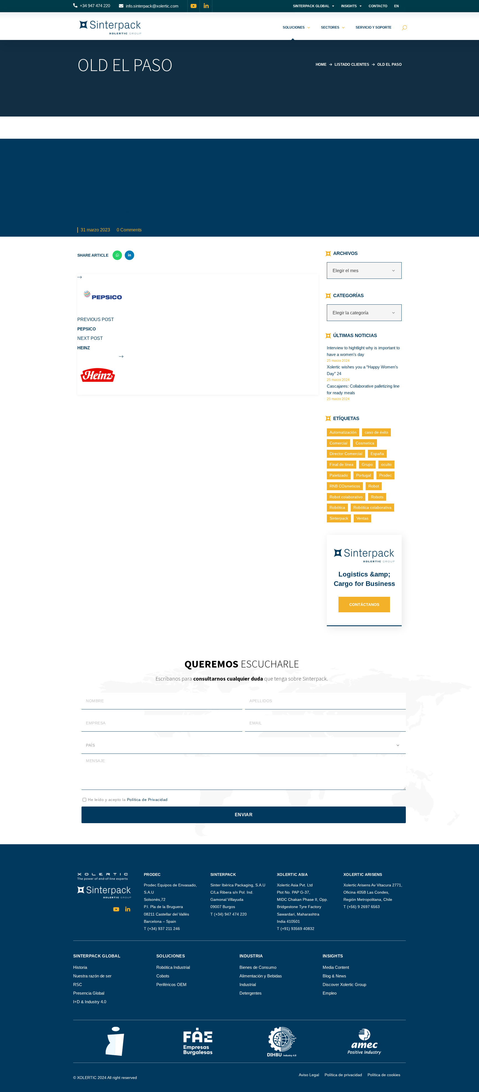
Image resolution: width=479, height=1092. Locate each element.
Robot (373, 486)
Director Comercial (346, 453)
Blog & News (334, 976)
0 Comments (129, 230)
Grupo (367, 464)
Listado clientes (352, 64)
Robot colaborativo (346, 497)
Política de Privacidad (147, 799)
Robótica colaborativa (372, 507)
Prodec (385, 475)
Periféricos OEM (171, 984)
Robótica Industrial (173, 967)
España (377, 453)
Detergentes (251, 993)
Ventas (362, 518)
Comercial (338, 443)
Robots (377, 497)
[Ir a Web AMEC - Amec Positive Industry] (364, 1041)
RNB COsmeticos (345, 486)
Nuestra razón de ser (92, 976)
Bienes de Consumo (258, 967)
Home (321, 64)
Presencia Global (88, 993)
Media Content (336, 967)
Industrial (248, 984)
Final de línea (341, 464)
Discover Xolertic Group (344, 984)
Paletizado (339, 475)
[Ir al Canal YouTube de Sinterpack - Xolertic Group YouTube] (194, 6)
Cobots (162, 976)
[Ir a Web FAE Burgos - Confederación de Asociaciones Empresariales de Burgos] (198, 1041)
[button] (91, 6)
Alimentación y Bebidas (261, 976)
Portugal (363, 475)
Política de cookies (384, 1075)
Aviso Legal (309, 1075)
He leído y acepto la (128, 799)
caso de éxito (376, 432)
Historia (80, 967)
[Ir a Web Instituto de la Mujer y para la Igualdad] (115, 1041)
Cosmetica (365, 443)
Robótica (337, 507)
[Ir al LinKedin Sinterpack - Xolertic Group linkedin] (206, 6)
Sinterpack (339, 518)
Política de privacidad (343, 1075)
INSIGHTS (349, 6)
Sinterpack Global (311, 6)
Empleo (330, 993)
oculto (386, 464)
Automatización (343, 432)
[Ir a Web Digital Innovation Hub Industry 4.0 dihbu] (281, 1041)
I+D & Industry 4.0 (89, 1001)
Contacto (378, 6)
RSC (77, 984)
